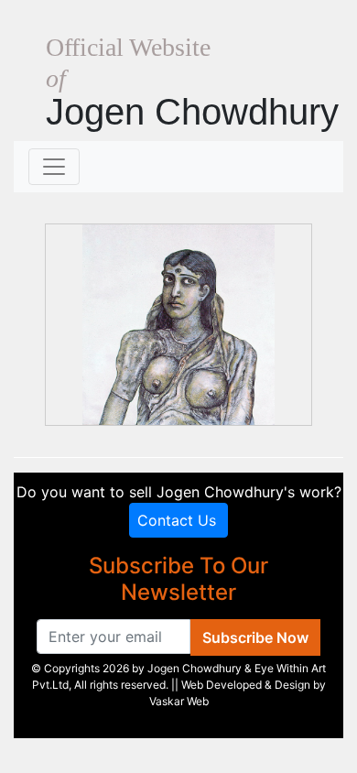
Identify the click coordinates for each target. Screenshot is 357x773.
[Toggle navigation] (54, 166)
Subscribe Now (255, 637)
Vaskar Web (179, 701)
